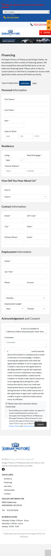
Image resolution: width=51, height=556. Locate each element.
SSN (6, 120)
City (6, 226)
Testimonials (9, 490)
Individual (25, 83)
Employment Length (12, 304)
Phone (7, 282)
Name (7, 261)
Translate (18, 14)
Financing (8, 482)
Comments (9, 337)
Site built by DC (28, 459)
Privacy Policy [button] (15, 459)
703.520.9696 (12, 17)
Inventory (8, 478)
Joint (34, 83)
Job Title (8, 271)
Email (30, 237)
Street (7, 215)
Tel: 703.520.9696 (10, 510)
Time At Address (11, 166)
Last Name (9, 110)
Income (30, 282)
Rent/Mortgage (33, 155)
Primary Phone (11, 237)
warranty (8, 486)
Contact (7, 493)
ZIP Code (31, 215)
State (30, 226)
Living (7, 155)
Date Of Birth (10, 131)
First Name (9, 99)
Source (7, 190)
